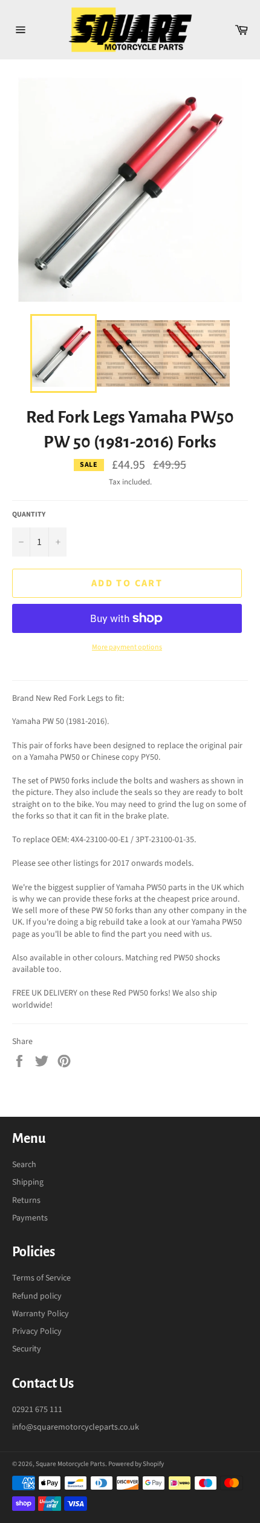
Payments (30, 1218)
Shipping (28, 1182)
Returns (26, 1200)
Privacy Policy (37, 1331)
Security (26, 1349)
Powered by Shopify (136, 1463)
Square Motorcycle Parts (70, 1463)
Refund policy (37, 1296)
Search (24, 1165)
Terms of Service (41, 1278)
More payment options (127, 647)
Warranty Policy (40, 1314)
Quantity (28, 515)
